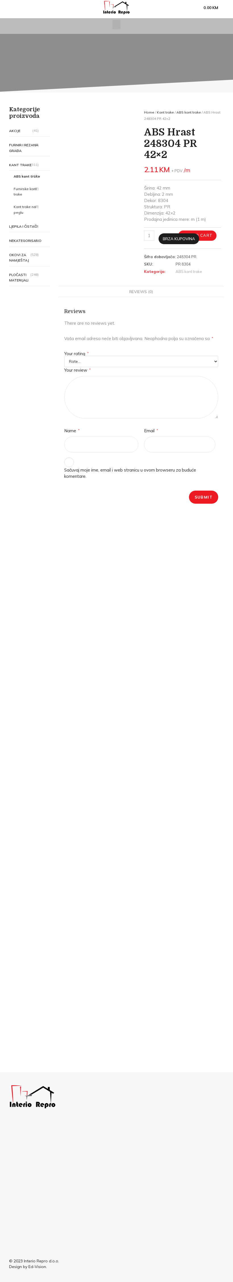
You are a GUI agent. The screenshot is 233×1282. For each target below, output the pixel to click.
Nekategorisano (25, 240)
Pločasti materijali (18, 277)
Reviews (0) (141, 291)
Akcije (14, 131)
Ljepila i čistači (23, 226)
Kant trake (20, 165)
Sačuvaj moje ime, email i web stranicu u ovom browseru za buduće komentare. (130, 473)
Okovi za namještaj (19, 257)
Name (72, 430)
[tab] (141, 291)
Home (149, 112)
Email (151, 430)
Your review (77, 370)
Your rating (76, 353)
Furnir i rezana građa (23, 148)
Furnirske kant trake (25, 191)
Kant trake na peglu (25, 209)
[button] (116, 24)
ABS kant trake (188, 112)
